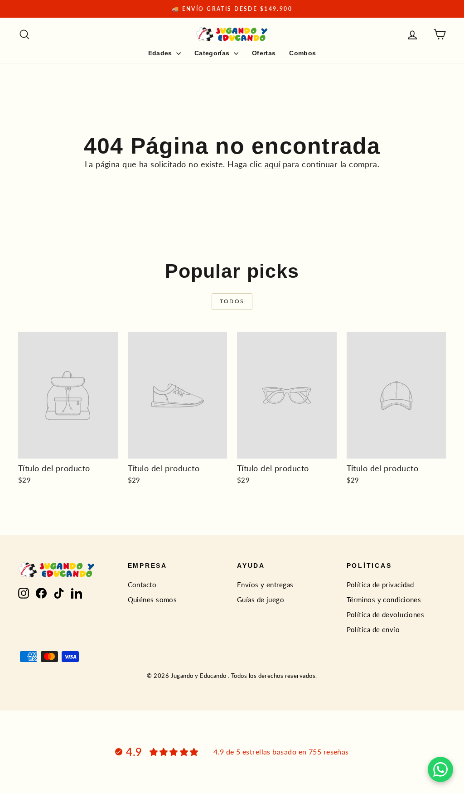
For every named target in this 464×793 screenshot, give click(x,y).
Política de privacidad (380, 584)
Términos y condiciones (384, 599)
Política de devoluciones (386, 614)
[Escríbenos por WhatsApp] (440, 769)
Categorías (213, 53)
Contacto (142, 584)
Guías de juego (260, 599)
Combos (302, 53)
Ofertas (264, 53)
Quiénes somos (152, 599)
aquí (272, 164)
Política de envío (373, 629)
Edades (161, 53)
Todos (232, 301)
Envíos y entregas (265, 584)
